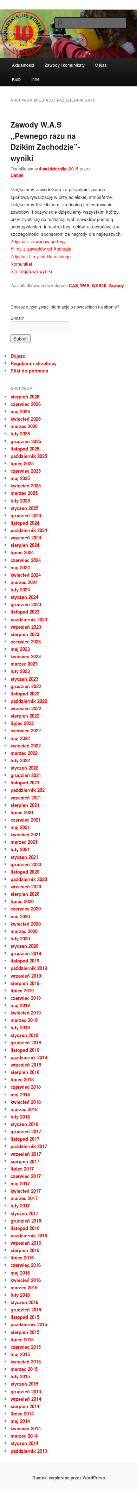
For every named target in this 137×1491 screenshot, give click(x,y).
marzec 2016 (24, 1287)
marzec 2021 (24, 841)
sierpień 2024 (25, 545)
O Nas (101, 65)
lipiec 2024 (22, 552)
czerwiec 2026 (26, 404)
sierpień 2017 (25, 1161)
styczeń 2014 (24, 1443)
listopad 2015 (25, 1317)
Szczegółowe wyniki (31, 271)
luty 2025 (20, 500)
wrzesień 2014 (26, 1398)
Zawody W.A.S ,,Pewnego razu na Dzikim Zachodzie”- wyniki (45, 141)
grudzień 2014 (26, 1391)
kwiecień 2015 (26, 1361)
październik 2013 (29, 1450)
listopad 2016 (25, 1228)
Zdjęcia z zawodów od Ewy (38, 241)
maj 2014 (20, 1421)
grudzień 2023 (26, 604)
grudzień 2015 (26, 1309)
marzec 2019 (24, 1020)
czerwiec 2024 (26, 560)
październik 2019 (29, 968)
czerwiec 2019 (26, 997)
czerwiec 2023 (26, 641)
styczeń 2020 (24, 945)
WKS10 (99, 285)
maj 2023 (20, 649)
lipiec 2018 (22, 1079)
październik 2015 (29, 1324)
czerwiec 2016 (26, 1265)
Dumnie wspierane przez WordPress (68, 1477)
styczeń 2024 (24, 597)
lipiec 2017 (22, 1168)
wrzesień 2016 (26, 1242)
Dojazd (18, 355)
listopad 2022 (25, 693)
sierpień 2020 (25, 893)
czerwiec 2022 (26, 730)
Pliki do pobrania (29, 370)
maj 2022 (20, 738)
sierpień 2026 (25, 396)
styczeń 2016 (24, 1302)
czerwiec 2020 (26, 908)
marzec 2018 (24, 1109)
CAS (73, 285)
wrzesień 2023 (26, 626)
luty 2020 (20, 938)
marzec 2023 (24, 663)
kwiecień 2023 (26, 656)
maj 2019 (20, 1005)
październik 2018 (29, 1057)
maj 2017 (20, 1183)
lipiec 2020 (22, 901)
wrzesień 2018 (26, 1064)
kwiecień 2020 (26, 923)
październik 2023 (29, 619)
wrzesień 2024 (26, 537)
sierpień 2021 (25, 805)
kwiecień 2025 (26, 485)
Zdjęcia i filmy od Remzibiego (41, 256)
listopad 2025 (25, 448)
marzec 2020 (24, 931)
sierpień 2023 (25, 634)
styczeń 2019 (24, 1035)
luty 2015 (20, 1376)
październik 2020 (29, 879)
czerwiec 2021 (26, 819)
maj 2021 (20, 827)
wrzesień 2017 (26, 1153)
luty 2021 (20, 849)
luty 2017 (20, 1205)
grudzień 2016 (26, 1220)
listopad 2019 (25, 960)
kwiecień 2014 (26, 1428)
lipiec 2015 (22, 1339)
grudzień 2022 (26, 686)
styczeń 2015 (24, 1383)
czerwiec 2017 (26, 1176)
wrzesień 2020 (26, 886)
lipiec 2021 (22, 812)
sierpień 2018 (25, 1072)
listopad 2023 (25, 611)
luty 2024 (20, 589)
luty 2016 (20, 1294)
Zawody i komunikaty (65, 65)
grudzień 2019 (26, 953)
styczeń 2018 (24, 1124)
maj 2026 (20, 411)
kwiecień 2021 (26, 834)
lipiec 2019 (22, 990)
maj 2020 (20, 916)
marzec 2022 (24, 753)
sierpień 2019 (25, 983)
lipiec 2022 (22, 723)
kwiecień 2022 (26, 745)
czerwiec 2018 (26, 1086)
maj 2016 (20, 1272)
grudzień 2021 (26, 775)
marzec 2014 (24, 1435)
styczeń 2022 (24, 767)
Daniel (17, 175)
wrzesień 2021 (26, 797)
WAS (85, 285)
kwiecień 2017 (26, 1190)
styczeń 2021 (24, 857)
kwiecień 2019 (26, 1012)
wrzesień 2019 (26, 975)
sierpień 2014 (25, 1406)
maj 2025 (20, 478)
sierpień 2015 (25, 1332)
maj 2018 (20, 1094)
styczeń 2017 (24, 1213)
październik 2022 (29, 701)
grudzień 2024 (26, 515)
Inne (35, 79)
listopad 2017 (25, 1138)
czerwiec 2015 (26, 1346)
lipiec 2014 (22, 1413)
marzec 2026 (24, 426)
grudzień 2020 (26, 864)
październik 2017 (29, 1146)
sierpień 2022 (25, 715)
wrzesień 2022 (26, 708)
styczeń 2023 (24, 678)
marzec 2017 (24, 1198)
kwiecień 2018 (26, 1101)
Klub (16, 79)
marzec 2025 (24, 493)
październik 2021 (29, 789)
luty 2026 (20, 433)
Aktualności (23, 65)
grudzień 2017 (26, 1131)
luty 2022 (20, 760)
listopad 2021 (25, 782)
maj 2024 (20, 567)
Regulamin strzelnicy (34, 363)
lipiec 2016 (22, 1257)
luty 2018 (20, 1116)
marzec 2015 (24, 1369)
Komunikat (21, 263)
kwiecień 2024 (26, 574)
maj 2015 (20, 1354)
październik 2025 (29, 456)
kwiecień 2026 (26, 418)
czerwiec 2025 (26, 470)
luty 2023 (20, 671)
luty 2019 (20, 1027)
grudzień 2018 (26, 1042)
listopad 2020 (25, 871)
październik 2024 (29, 530)
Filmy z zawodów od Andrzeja (41, 248)
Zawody (116, 285)
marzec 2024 (24, 582)
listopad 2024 (25, 522)
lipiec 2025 (22, 463)
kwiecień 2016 (26, 1280)
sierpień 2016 (25, 1250)
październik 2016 (29, 1235)
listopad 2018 (25, 1049)
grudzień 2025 (26, 441)
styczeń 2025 (24, 508)
